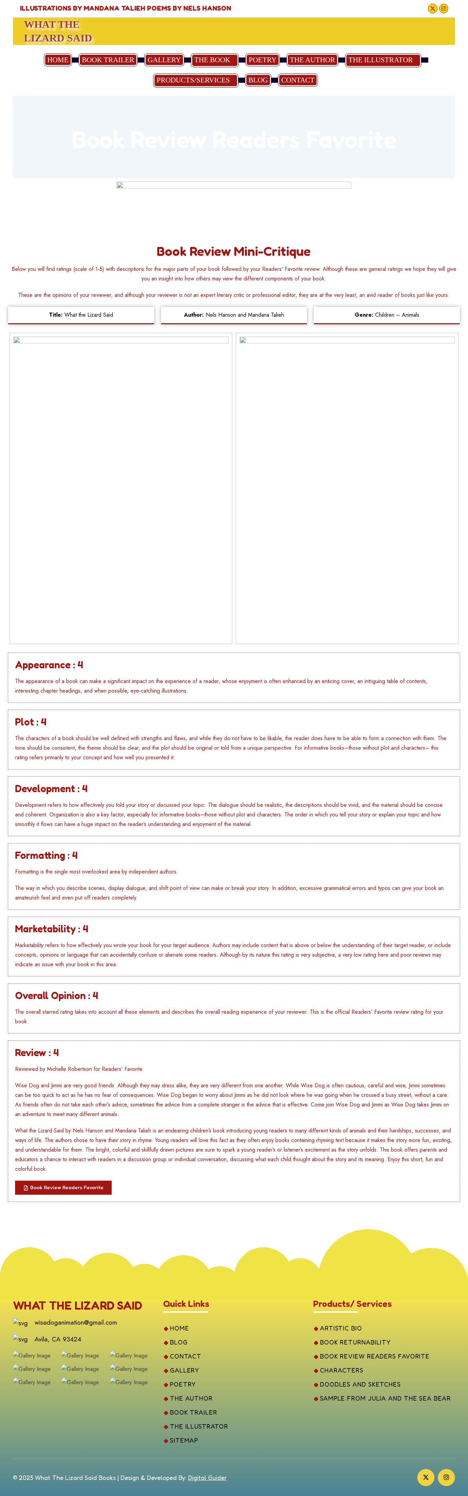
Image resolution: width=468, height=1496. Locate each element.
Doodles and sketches (360, 1384)
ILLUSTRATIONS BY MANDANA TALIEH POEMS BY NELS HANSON (125, 8)
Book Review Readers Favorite (375, 1356)
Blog (258, 80)
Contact (298, 80)
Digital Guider (207, 1477)
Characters (342, 1370)
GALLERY (164, 60)
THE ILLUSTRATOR (380, 60)
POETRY (262, 60)
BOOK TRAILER (108, 60)
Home (58, 60)
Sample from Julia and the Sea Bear (385, 1398)
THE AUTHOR (312, 60)
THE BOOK (212, 60)
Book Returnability (355, 1342)
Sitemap (184, 1440)
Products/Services (193, 80)
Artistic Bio (341, 1328)
